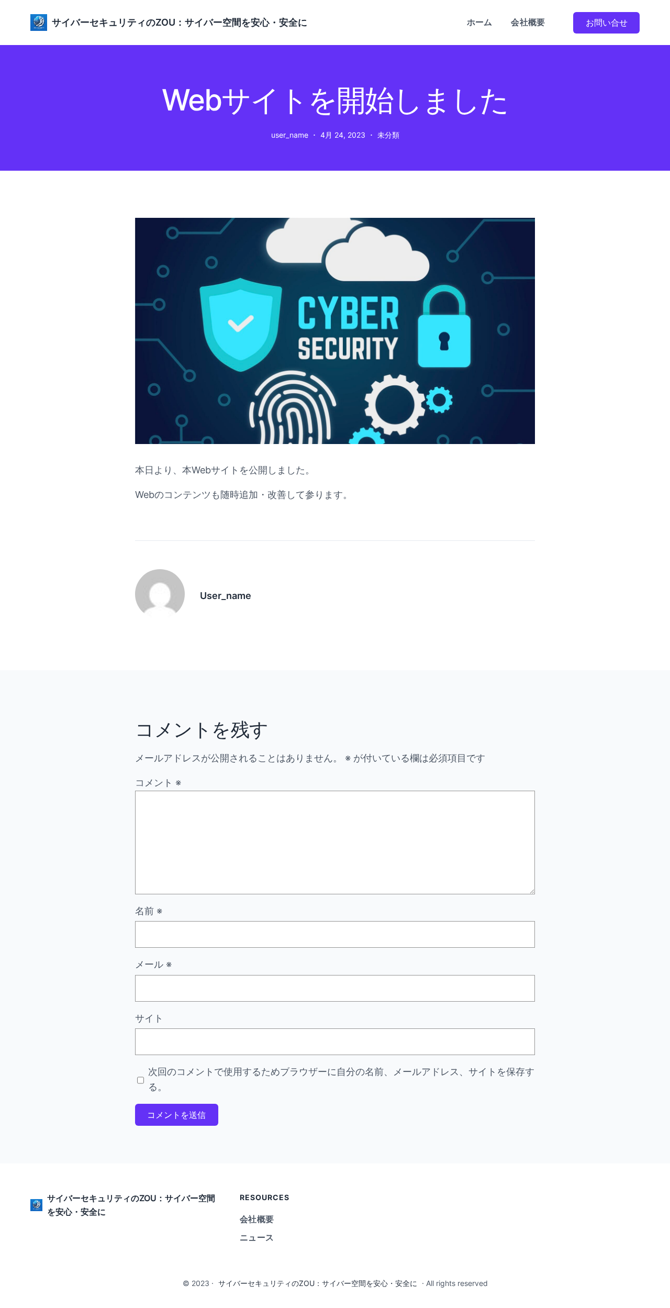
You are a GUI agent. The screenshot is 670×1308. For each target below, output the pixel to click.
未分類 (388, 134)
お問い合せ (607, 22)
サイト (149, 1018)
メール (153, 964)
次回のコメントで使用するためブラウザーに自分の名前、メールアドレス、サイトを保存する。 (341, 1079)
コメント (158, 782)
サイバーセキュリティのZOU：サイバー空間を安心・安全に (179, 22)
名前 (148, 910)
